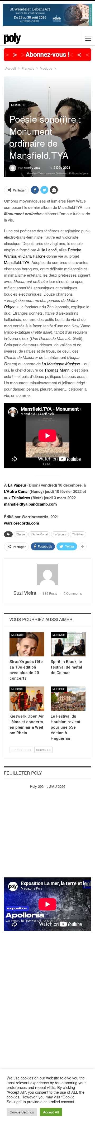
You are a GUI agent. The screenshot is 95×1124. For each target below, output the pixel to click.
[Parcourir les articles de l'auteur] (48, 574)
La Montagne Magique (61, 363)
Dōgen (9, 306)
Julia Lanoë (47, 249)
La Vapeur (17, 485)
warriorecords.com (21, 523)
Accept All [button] (51, 1112)
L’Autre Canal (16, 491)
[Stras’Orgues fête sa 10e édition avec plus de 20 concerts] (27, 644)
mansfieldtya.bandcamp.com (30, 504)
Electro (20, 534)
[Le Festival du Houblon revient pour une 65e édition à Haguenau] (68, 698)
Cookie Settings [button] (22, 1112)
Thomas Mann (56, 370)
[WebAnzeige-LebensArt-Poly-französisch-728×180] (47, 14)
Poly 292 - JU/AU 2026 (47, 786)
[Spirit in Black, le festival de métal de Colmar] (68, 644)
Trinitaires (21, 498)
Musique (18, 105)
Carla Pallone (33, 256)
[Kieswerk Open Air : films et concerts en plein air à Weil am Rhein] (27, 698)
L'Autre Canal (39, 534)
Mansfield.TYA (16, 262)
